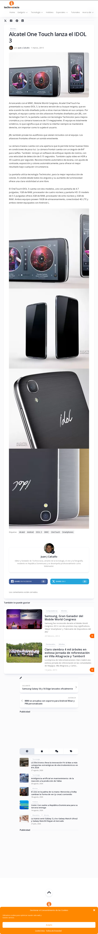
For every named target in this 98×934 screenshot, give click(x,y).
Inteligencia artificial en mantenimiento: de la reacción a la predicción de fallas (52, 779)
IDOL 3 (39, 532)
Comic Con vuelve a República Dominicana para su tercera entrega (54, 806)
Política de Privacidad (54, 931)
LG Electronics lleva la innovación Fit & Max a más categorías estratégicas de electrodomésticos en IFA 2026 (54, 765)
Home (12, 12)
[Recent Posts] (27, 751)
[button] (94, 910)
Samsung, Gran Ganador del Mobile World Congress (64, 617)
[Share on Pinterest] (17, 20)
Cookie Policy (40, 931)
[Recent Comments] (56, 751)
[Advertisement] (39, 731)
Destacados (50, 644)
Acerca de (86, 12)
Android (30, 532)
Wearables (36, 815)
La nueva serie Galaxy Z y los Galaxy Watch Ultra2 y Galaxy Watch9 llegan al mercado (54, 819)
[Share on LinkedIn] (22, 20)
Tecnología (35, 12)
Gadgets (21, 12)
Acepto (49, 925)
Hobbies (49, 12)
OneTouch (55, 532)
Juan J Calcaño (24, 47)
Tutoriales (75, 12)
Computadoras (52, 611)
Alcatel (22, 532)
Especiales (60, 12)
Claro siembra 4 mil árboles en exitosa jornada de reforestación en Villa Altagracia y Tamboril (67, 652)
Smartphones (67, 532)
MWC (46, 532)
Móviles (13, 29)
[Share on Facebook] (11, 20)
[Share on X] (6, 20)
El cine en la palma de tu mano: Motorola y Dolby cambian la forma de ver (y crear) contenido (54, 793)
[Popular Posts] (41, 751)
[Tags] (71, 751)
